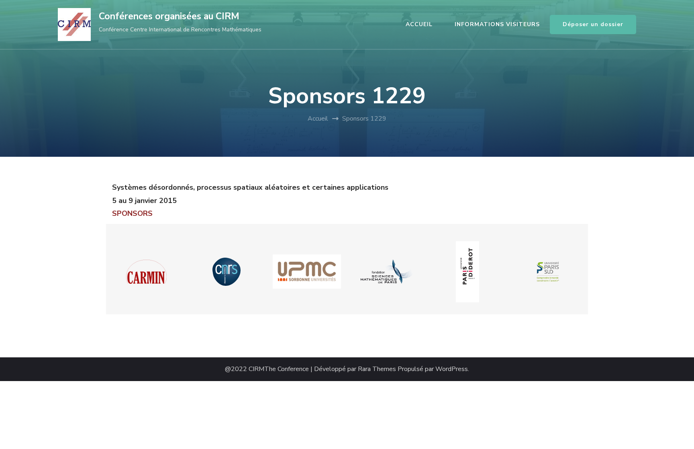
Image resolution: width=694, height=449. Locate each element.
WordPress (451, 369)
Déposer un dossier (593, 24)
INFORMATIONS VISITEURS (497, 24)
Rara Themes (377, 369)
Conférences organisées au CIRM (169, 16)
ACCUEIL (419, 24)
